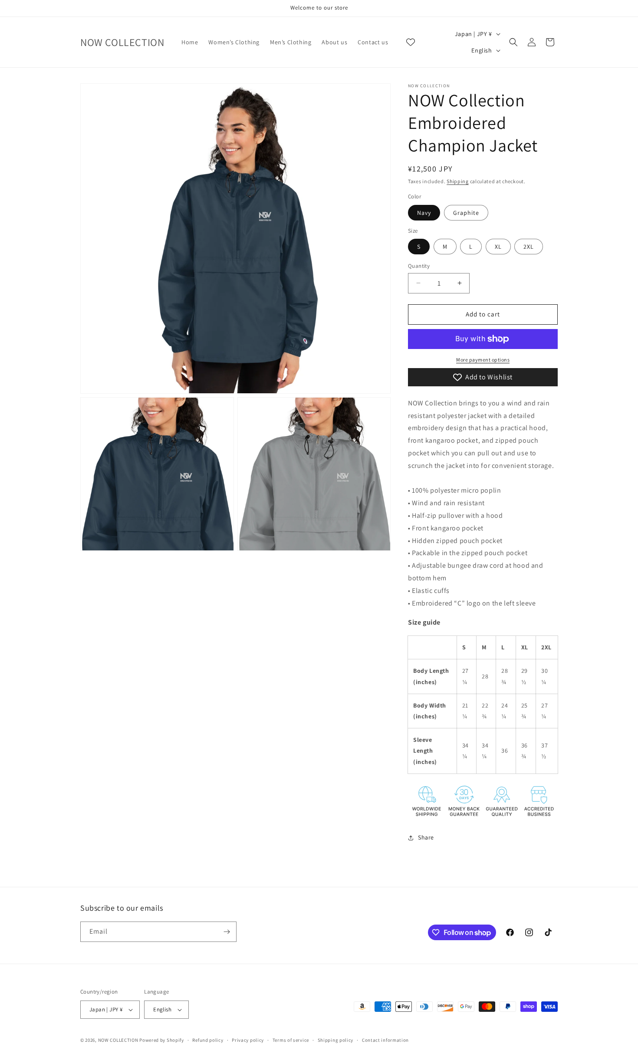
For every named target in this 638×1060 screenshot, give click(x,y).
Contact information (385, 1040)
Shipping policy (336, 1040)
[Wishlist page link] (410, 42)
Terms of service (291, 1040)
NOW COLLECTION (119, 1040)
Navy (424, 213)
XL (498, 246)
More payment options (483, 359)
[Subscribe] (226, 932)
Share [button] (426, 837)
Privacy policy (248, 1040)
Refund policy (207, 1040)
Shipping (458, 181)
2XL (528, 246)
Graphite (466, 213)
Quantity (419, 266)
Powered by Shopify (161, 1040)
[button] (513, 42)
